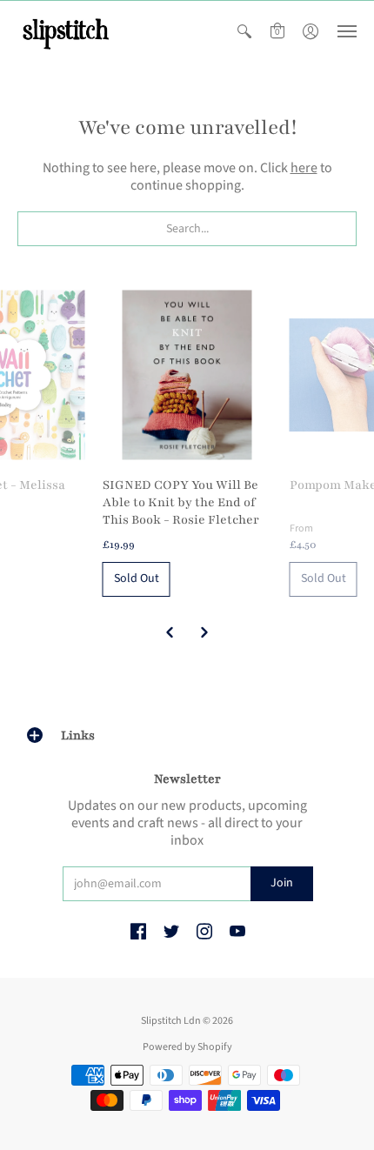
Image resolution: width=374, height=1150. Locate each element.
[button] (244, 31)
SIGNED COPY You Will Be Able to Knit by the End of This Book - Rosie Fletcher (181, 502)
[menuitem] (244, 31)
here (304, 167)
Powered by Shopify (187, 1047)
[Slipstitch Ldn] (65, 31)
